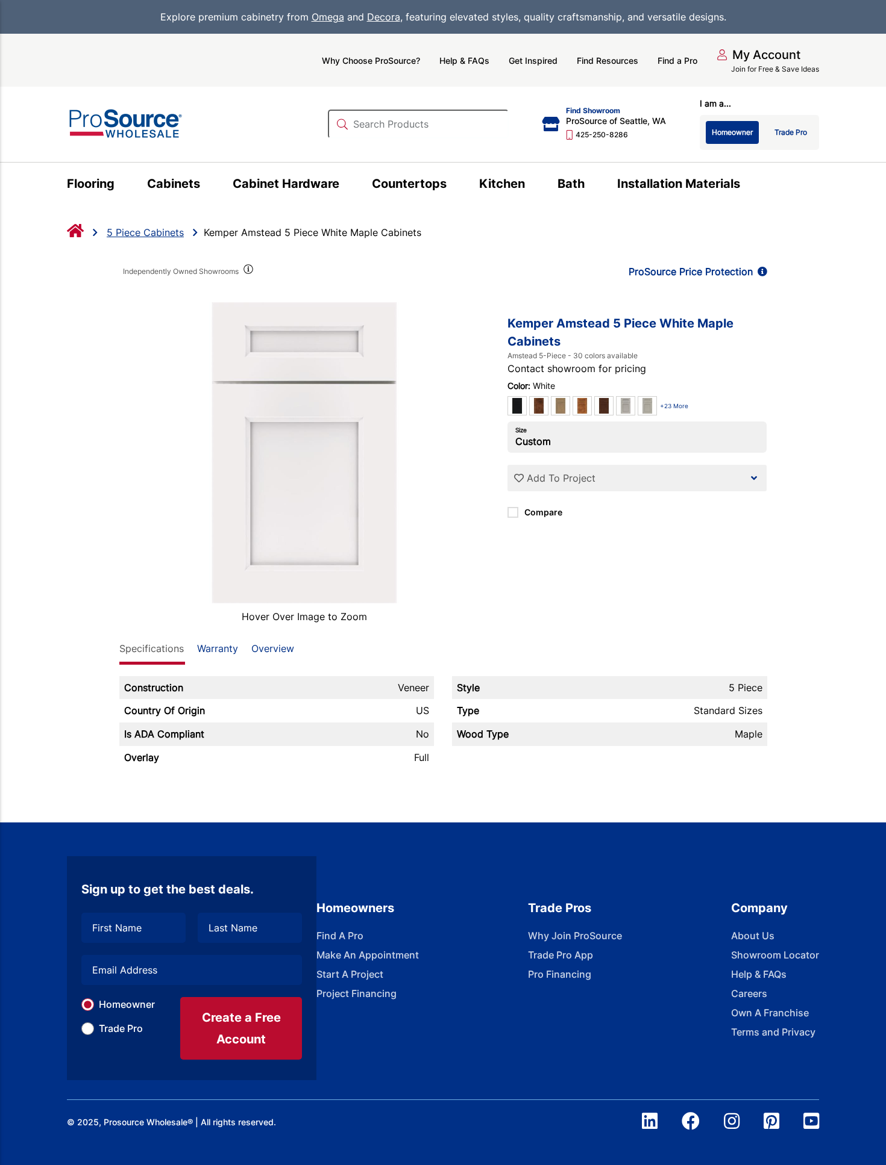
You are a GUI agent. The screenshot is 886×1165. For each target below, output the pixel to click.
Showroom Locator (775, 955)
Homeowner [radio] (732, 132)
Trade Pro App (560, 955)
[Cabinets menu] (207, 185)
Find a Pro (677, 60)
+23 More (674, 405)
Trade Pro (121, 1028)
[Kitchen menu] (532, 185)
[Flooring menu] (121, 185)
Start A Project (349, 974)
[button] (758, 55)
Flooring (91, 183)
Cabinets (173, 183)
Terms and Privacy (773, 1032)
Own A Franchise (770, 1013)
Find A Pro (339, 936)
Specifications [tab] (151, 648)
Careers (749, 993)
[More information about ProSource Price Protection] (760, 271)
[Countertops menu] (453, 185)
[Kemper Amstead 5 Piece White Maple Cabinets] (304, 452)
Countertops (409, 183)
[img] (247, 271)
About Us (752, 936)
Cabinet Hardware (286, 183)
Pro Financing (559, 974)
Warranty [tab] (217, 648)
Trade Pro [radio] (790, 132)
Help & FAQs (464, 60)
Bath (571, 183)
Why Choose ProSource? (371, 60)
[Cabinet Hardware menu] (346, 185)
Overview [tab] (272, 648)
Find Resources (607, 60)
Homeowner (127, 1004)
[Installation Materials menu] (747, 185)
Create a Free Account (241, 1028)
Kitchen (502, 183)
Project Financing (356, 993)
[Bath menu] (591, 185)
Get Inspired (533, 60)
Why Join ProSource (575, 936)
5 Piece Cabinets (145, 232)
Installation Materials (678, 183)
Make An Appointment (367, 955)
